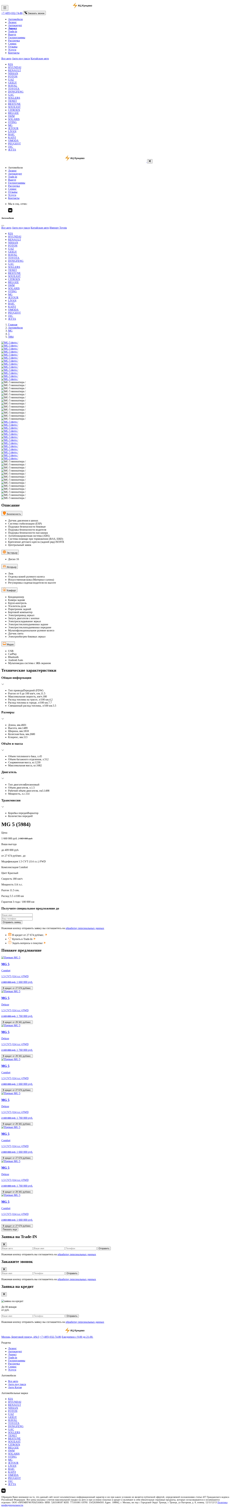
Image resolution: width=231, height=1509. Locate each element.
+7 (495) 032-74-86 (11, 13)
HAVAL (12, 85)
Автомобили (15, 19)
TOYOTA (13, 88)
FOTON (12, 76)
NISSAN (13, 73)
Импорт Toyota (58, 227)
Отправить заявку (12, 922)
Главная (12, 324)
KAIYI (12, 137)
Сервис (12, 43)
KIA (10, 64)
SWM (11, 116)
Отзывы (12, 46)
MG (10, 125)
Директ (12, 1354)
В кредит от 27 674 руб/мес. (17, 988)
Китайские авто (40, 58)
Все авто (6, 58)
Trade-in (12, 31)
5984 (11, 336)
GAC (11, 94)
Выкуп (12, 34)
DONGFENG (16, 91)
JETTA (12, 149)
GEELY (12, 82)
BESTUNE (14, 103)
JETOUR (13, 128)
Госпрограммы (16, 37)
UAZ (11, 79)
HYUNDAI (14, 67)
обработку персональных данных (85, 928)
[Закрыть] (150, 161)
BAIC (11, 134)
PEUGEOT (14, 143)
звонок (36, 13)
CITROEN (14, 110)
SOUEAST (14, 107)
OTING (12, 122)
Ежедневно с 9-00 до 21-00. (77, 1336)
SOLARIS (14, 119)
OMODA (13, 140)
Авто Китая (15, 1387)
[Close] (2, 225)
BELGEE (13, 113)
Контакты (13, 52)
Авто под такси (21, 58)
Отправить (104, 1248)
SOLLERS (14, 97)
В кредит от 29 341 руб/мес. (17, 1022)
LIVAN (12, 131)
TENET (12, 100)
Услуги (12, 49)
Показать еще (10, 1229)
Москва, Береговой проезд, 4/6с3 (20, 1336)
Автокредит (15, 25)
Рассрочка (14, 40)
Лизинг (12, 22)
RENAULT (14, 70)
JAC (10, 146)
